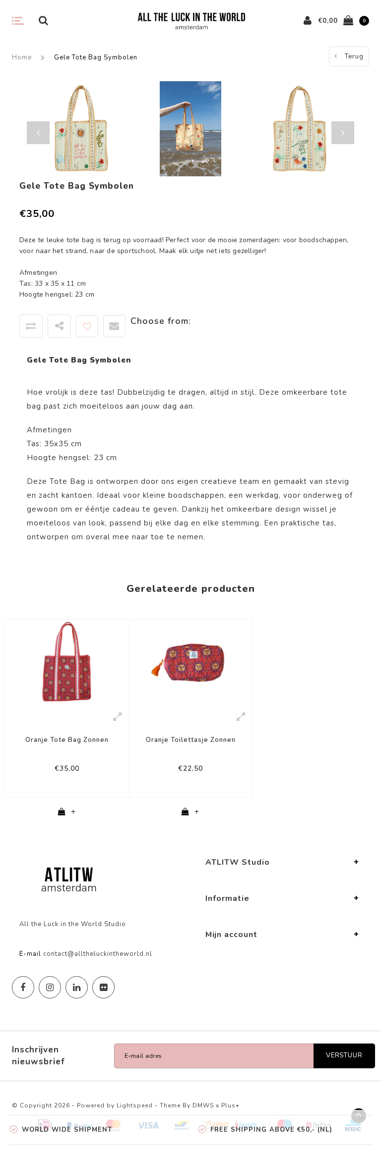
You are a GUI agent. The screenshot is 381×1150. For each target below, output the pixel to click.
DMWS (203, 1105)
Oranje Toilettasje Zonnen (191, 739)
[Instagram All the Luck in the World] (50, 987)
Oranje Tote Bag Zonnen (67, 739)
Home (22, 57)
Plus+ (230, 1105)
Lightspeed (135, 1105)
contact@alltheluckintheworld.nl (97, 953)
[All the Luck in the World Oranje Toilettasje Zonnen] (190, 662)
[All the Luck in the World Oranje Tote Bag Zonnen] (66, 662)
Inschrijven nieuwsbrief (38, 1055)
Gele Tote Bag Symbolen (95, 57)
